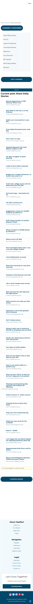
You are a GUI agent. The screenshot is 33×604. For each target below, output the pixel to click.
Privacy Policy (16, 566)
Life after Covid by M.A (14, 202)
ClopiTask (17, 548)
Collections (16, 545)
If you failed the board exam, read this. (18, 130)
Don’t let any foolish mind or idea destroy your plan (18, 356)
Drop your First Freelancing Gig (17, 413)
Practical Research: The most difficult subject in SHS (16, 148)
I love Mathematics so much (16, 257)
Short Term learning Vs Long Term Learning (18, 266)
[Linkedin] (22, 594)
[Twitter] (13, 594)
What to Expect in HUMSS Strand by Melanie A (18, 230)
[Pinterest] (19, 594)
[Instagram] (10, 594)
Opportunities (16, 551)
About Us (17, 525)
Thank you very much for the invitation (16, 422)
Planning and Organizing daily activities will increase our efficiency (17, 385)
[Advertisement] (16, 11)
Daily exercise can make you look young (18, 302)
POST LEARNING (16, 79)
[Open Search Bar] (22, 3)
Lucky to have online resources (17, 166)
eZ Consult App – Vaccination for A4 (17, 194)
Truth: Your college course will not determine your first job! (18, 184)
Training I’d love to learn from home (16, 404)
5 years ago (17, 150)
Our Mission (16, 528)
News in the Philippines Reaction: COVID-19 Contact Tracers (18, 458)
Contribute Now (16, 586)
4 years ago (21, 140)
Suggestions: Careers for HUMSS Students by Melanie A (17, 211)
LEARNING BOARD (16, 479)
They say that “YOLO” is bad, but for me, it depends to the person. (18, 375)
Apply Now (16, 530)
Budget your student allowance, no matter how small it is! (18, 175)
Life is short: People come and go (18, 283)
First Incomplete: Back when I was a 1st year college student (18, 248)
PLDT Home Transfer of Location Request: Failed (17, 221)
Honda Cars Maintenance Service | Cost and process (18, 338)
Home (2, 22)
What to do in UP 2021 (14, 239)
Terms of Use (17, 563)
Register (16, 543)
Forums (7, 22)
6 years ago (18, 442)
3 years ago (17, 104)
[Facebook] (16, 594)
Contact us (16, 568)
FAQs (16, 533)
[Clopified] (5, 3)
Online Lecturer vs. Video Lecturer (18, 395)
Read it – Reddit (11, 430)
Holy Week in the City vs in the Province (17, 111)
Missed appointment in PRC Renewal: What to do (16, 102)
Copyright (16, 560)
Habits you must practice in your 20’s (17, 120)
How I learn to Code (13, 139)
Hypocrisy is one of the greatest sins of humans (17, 311)
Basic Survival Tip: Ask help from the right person (17, 292)
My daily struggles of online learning (16, 157)
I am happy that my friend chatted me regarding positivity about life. (18, 439)
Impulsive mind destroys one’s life (18, 275)
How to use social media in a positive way (16, 365)
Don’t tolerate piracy (13, 320)
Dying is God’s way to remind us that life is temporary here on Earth (18, 329)
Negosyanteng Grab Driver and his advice (18, 449)
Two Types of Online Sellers (16, 347)
